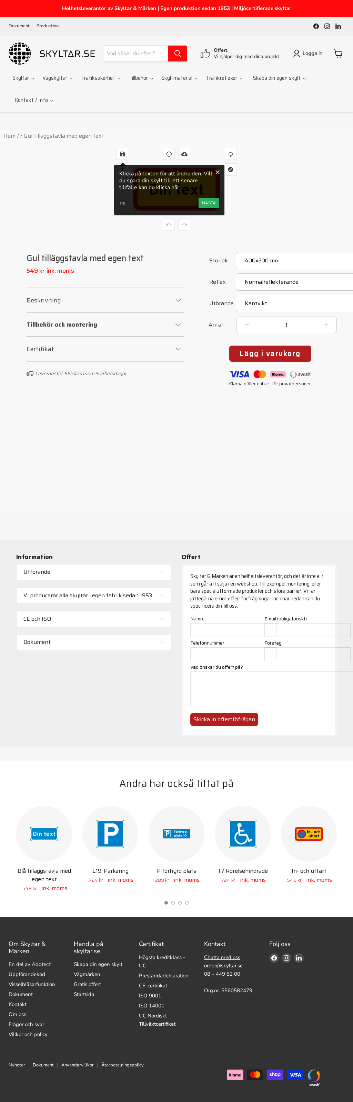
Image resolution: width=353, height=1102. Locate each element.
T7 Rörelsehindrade (243, 871)
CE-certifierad (213, 528)
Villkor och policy (28, 1034)
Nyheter (17, 1065)
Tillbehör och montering (62, 324)
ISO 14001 (129, 528)
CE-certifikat (153, 985)
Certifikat (40, 349)
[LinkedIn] (338, 26)
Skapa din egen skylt (98, 964)
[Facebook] (316, 26)
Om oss (17, 1014)
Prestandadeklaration (164, 975)
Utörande (221, 304)
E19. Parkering (110, 871)
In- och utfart (309, 871)
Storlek (218, 261)
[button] (166, 903)
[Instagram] (327, 26)
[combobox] (135, 53)
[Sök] (177, 53)
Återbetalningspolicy (122, 1065)
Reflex (217, 282)
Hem (9, 136)
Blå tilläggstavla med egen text (44, 875)
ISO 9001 (50, 528)
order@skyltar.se (223, 965)
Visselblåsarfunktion (32, 984)
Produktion (48, 26)
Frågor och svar (26, 1024)
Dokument (19, 26)
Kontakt (18, 1004)
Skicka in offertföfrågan (224, 719)
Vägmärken (87, 974)
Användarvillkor (77, 1065)
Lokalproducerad (303, 528)
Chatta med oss (222, 957)
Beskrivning (44, 300)
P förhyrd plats (176, 871)
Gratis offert (87, 984)
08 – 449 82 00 (222, 973)
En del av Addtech (30, 964)
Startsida (84, 994)
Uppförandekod (27, 974)
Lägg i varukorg (270, 353)
